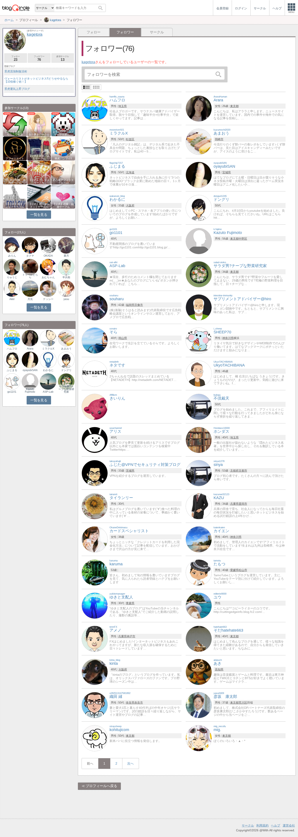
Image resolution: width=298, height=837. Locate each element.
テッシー (48, 299)
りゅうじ (12, 277)
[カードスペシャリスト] (95, 539)
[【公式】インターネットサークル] (39, 196)
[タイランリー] (95, 506)
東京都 (234, 106)
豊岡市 (243, 503)
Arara (30, 348)
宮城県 (226, 172)
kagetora (88, 62)
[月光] (30, 288)
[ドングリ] (199, 208)
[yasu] (66, 288)
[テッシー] (48, 288)
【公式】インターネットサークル (39, 205)
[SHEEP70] (199, 340)
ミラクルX (48, 348)
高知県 (219, 669)
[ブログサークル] (15, 7)
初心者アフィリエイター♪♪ (63, 181)
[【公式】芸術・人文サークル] (39, 148)
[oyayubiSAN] (199, 174)
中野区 (243, 238)
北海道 (130, 172)
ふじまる (12, 370)
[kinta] (95, 671)
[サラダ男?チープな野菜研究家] (199, 274)
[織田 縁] (95, 705)
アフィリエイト (15, 158)
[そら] (95, 340)
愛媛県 (234, 570)
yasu (66, 299)
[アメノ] (95, 638)
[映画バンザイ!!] (63, 148)
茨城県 (130, 470)
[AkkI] (12, 288)
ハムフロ (12, 348)
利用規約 (262, 825)
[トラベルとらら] (30, 266)
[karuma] (95, 572)
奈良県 (130, 702)
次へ (130, 763)
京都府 (234, 470)
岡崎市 (219, 139)
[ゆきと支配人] (95, 605)
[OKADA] (48, 245)
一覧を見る (38, 214)
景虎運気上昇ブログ (17, 88)
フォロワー (39, 58)
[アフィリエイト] (15, 148)
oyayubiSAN (30, 370)
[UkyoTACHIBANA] (199, 373)
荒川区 (243, 702)
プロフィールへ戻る (101, 786)
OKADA (48, 255)
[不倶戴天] (199, 406)
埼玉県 (122, 106)
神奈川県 (228, 338)
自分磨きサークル (39, 134)
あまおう (66, 348)
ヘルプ (275, 825)
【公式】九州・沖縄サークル (14, 181)
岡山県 (122, 338)
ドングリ (66, 370)
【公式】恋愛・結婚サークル (63, 205)
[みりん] (12, 245)
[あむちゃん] (48, 266)
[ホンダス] (199, 440)
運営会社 (289, 825)
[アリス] (95, 440)
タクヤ (30, 255)
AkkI (11, 299)
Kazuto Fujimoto (30, 390)
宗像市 (138, 305)
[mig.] (199, 738)
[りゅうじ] (12, 266)
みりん (12, 255)
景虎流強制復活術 (15, 71)
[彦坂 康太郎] (199, 705)
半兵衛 (66, 277)
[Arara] (199, 108)
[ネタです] (95, 373)
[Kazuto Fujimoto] (199, 241)
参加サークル (62, 58)
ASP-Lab (48, 391)
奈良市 (138, 702)
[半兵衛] (66, 266)
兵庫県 (234, 503)
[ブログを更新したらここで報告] (15, 124)
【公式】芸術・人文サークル (39, 157)
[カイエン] (199, 539)
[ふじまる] (95, 174)
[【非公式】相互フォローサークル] (15, 196)
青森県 (130, 603)
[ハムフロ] (95, 108)
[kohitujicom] (95, 738)
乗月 (66, 255)
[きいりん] (95, 406)
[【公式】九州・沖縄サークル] (15, 172)
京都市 (243, 470)
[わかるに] (95, 208)
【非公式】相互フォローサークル (14, 205)
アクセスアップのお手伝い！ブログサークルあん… (63, 132)
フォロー (94, 32)
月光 (30, 299)
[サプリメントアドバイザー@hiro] (199, 307)
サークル (157, 32)
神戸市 (131, 636)
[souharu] (95, 307)
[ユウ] (199, 605)
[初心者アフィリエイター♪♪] (63, 172)
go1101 (11, 391)
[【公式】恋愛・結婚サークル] (63, 196)
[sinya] (199, 473)
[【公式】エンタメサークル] (39, 172)
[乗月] (66, 245)
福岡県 (130, 305)
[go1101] (95, 241)
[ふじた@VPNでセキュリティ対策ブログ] (95, 473)
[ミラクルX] (95, 141)
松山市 (243, 570)
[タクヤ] (30, 245)
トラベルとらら (30, 276)
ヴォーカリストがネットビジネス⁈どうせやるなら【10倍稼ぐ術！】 (36, 80)
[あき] (199, 671)
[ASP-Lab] (95, 274)
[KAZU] (199, 506)
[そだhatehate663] (199, 638)
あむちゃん (48, 277)
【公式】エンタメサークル (39, 181)
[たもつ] (199, 572)
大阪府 (130, 205)
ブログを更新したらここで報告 (14, 133)
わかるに (48, 370)
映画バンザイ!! (63, 158)
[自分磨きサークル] (39, 124)
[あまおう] (199, 141)
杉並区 (130, 139)
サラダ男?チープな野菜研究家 (66, 389)
